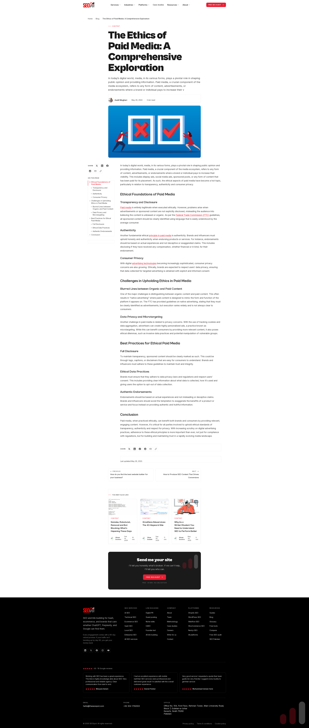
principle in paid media (160, 235)
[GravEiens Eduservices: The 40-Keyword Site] (154, 507)
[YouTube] (108, 650)
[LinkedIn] (85, 650)
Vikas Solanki (149, 538)
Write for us (171, 635)
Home (90, 19)
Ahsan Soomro (118, 538)
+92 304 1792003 (131, 706)
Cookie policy (220, 724)
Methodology (172, 622)
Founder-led (151, 630)
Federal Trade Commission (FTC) (192, 215)
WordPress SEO (194, 617)
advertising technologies (144, 263)
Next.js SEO (192, 630)
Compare (213, 630)
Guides (212, 613)
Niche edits (150, 622)
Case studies (158, 5)
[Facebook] (97, 650)
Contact (170, 639)
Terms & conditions (204, 724)
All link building (152, 635)
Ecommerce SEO (131, 622)
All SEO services (131, 639)
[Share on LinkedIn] (102, 166)
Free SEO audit (215, 635)
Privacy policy (188, 724)
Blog (97, 19)
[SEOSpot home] (89, 4)
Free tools (214, 626)
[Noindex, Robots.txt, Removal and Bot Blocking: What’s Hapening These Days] (122, 507)
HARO (148, 626)
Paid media (125, 207)
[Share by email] (95, 171)
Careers (170, 630)
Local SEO (129, 630)
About (169, 613)
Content (116, 26)
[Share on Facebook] (107, 166)
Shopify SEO (193, 613)
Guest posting (151, 617)
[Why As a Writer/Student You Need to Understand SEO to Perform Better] (186, 507)
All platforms (193, 635)
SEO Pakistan (215, 639)
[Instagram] (102, 650)
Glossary (213, 622)
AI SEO (127, 613)
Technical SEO (130, 617)
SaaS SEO (129, 626)
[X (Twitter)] (91, 650)
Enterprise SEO (131, 635)
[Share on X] (97, 166)
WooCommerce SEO (196, 626)
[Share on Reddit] (90, 171)
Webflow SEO (193, 622)
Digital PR (149, 613)
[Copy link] (100, 171)
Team (169, 617)
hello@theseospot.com (93, 706)
